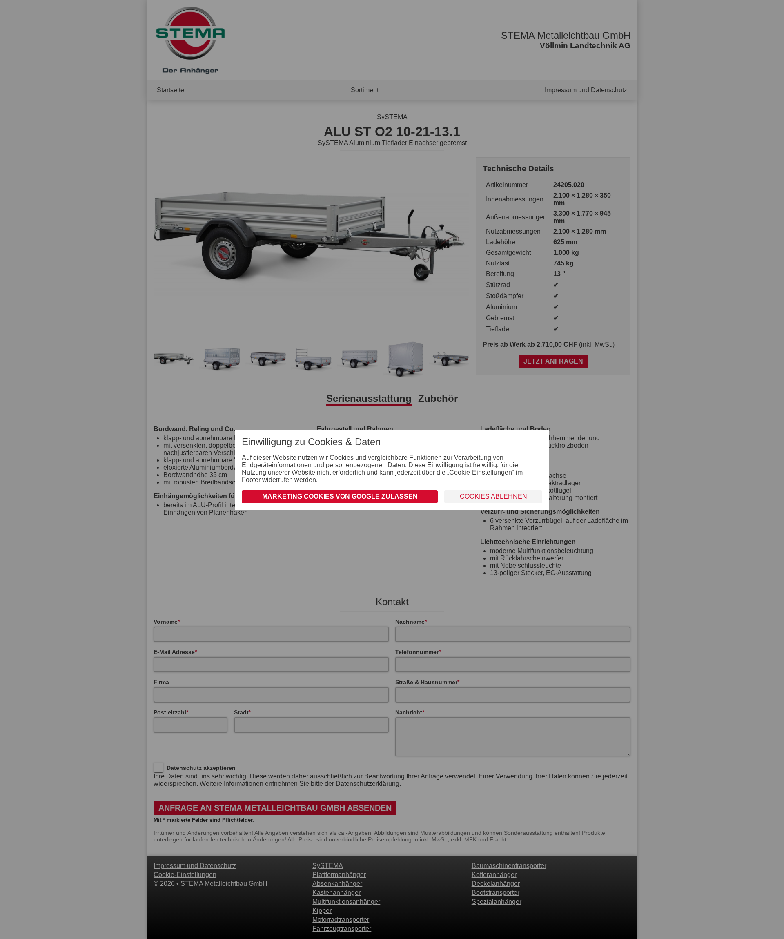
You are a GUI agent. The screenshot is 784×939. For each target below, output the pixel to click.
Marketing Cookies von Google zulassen (340, 496)
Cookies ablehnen (493, 496)
